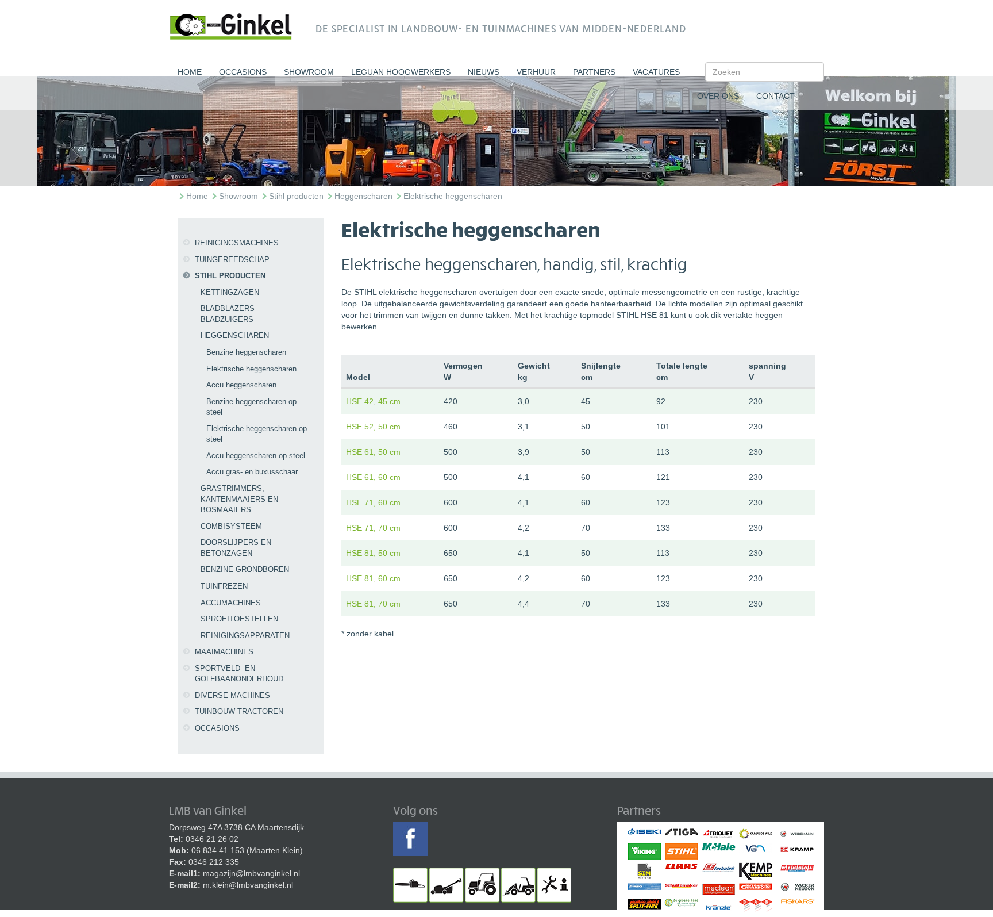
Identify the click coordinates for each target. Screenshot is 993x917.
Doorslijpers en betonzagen (236, 548)
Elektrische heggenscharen (452, 196)
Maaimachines (224, 651)
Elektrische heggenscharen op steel (256, 434)
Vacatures (656, 71)
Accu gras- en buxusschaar (252, 471)
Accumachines (231, 602)
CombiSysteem (231, 526)
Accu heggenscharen (241, 385)
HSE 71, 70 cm (373, 527)
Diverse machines (232, 695)
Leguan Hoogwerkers (401, 71)
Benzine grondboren (245, 569)
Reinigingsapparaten (245, 635)
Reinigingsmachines (237, 243)
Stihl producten (296, 196)
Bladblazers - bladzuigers (230, 314)
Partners (594, 71)
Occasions (243, 71)
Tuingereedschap (232, 259)
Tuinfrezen (224, 586)
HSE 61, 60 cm (373, 477)
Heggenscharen (363, 196)
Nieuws (483, 71)
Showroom (309, 71)
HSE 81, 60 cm (373, 578)
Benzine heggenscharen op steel (251, 407)
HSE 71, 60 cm (373, 502)
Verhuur (536, 71)
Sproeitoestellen (239, 619)
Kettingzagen (230, 292)
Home (190, 71)
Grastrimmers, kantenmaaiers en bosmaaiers (239, 499)
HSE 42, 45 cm (373, 401)
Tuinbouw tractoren (239, 711)
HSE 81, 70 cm (373, 603)
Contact (775, 96)
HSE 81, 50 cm (373, 553)
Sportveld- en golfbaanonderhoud (239, 674)
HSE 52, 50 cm (373, 426)
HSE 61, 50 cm (373, 451)
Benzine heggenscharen (246, 352)
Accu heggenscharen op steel (255, 455)
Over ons (718, 96)
